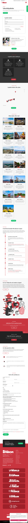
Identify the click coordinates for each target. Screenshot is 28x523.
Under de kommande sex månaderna (8, 411)
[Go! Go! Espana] (14, 480)
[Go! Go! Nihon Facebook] (3, 465)
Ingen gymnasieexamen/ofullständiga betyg (9, 398)
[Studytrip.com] (14, 491)
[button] (26, 2)
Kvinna (4, 389)
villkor (14, 431)
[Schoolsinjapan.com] (14, 496)
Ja (3, 416)
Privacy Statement (19, 521)
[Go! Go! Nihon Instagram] (6, 465)
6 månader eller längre (6, 405)
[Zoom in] (24, 89)
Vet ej (4, 413)
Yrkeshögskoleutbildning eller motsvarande (9, 400)
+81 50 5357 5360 (7, 456)
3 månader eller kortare (6, 404)
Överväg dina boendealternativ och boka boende (14, 260)
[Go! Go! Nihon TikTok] (8, 465)
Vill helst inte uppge (6, 390)
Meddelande (5, 421)
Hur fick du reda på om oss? (7, 418)
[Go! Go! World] (14, 470)
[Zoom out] (24, 90)
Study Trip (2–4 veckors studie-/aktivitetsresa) (9, 406)
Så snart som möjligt (6, 410)
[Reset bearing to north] (24, 91)
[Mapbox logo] (4, 105)
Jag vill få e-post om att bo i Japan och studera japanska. (10, 429)
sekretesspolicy (18, 431)
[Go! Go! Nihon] (8, 451)
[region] (14, 97)
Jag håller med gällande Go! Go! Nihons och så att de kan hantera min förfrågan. (13, 432)
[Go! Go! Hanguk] (14, 475)
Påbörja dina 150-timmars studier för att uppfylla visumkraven (16, 244)
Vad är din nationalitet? (6, 391)
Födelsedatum (5, 384)
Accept (19, 520)
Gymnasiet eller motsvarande (7, 399)
